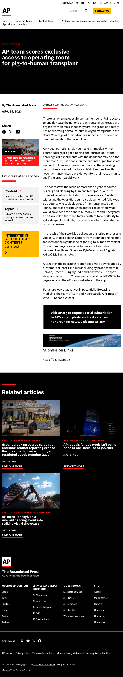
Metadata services (72, 591)
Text (4, 598)
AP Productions (41, 619)
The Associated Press (44, 664)
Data (4, 610)
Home (5, 21)
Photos (6, 604)
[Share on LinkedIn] (18, 132)
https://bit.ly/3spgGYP (57, 360)
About (97, 591)
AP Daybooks (70, 604)
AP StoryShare (70, 610)
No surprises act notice (98, 653)
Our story (99, 610)
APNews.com (39, 601)
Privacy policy (23, 653)
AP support (7, 653)
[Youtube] (82, 3)
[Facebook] (94, 3)
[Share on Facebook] (4, 132)
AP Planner (68, 598)
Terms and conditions (43, 653)
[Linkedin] (77, 3)
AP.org (62, 313)
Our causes (100, 616)
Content (10, 191)
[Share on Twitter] (11, 132)
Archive (5, 622)
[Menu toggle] (118, 11)
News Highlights (24, 21)
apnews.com (97, 322)
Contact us (102, 10)
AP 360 (36, 613)
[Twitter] (88, 3)
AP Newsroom (40, 595)
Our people (100, 622)
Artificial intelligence (43, 607)
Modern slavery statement (70, 653)
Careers (98, 604)
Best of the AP (46, 21)
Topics (9, 209)
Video (5, 591)
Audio (5, 616)
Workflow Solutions (73, 616)
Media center (100, 598)
